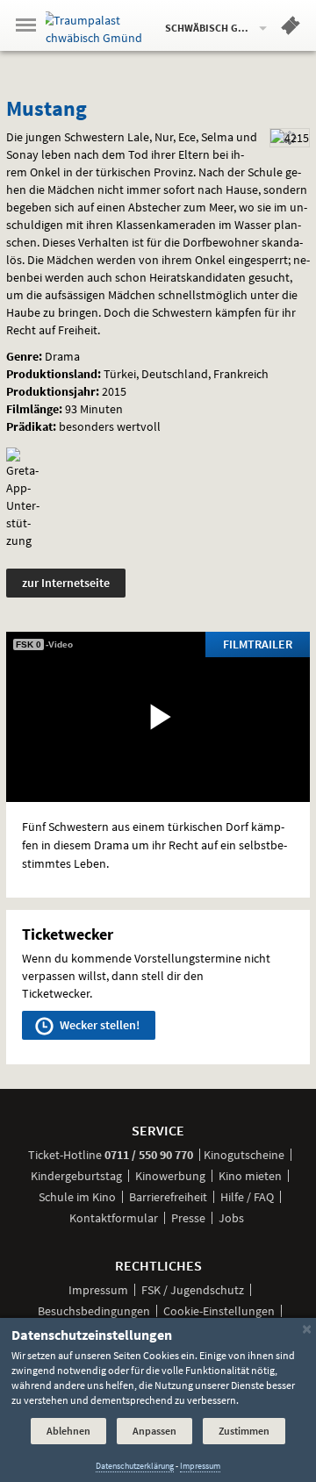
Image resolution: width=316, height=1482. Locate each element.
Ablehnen (68, 1430)
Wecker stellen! (98, 1025)
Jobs (231, 1218)
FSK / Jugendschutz (192, 1290)
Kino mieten (250, 1176)
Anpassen (154, 1430)
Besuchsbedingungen (94, 1311)
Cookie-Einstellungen (219, 1311)
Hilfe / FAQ (247, 1197)
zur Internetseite (66, 583)
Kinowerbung (170, 1176)
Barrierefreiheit (168, 1197)
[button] (290, 29)
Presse (188, 1218)
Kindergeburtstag (76, 1176)
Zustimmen (244, 1430)
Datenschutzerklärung (135, 1465)
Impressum (98, 1290)
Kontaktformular (113, 1218)
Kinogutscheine (244, 1155)
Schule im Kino (77, 1197)
